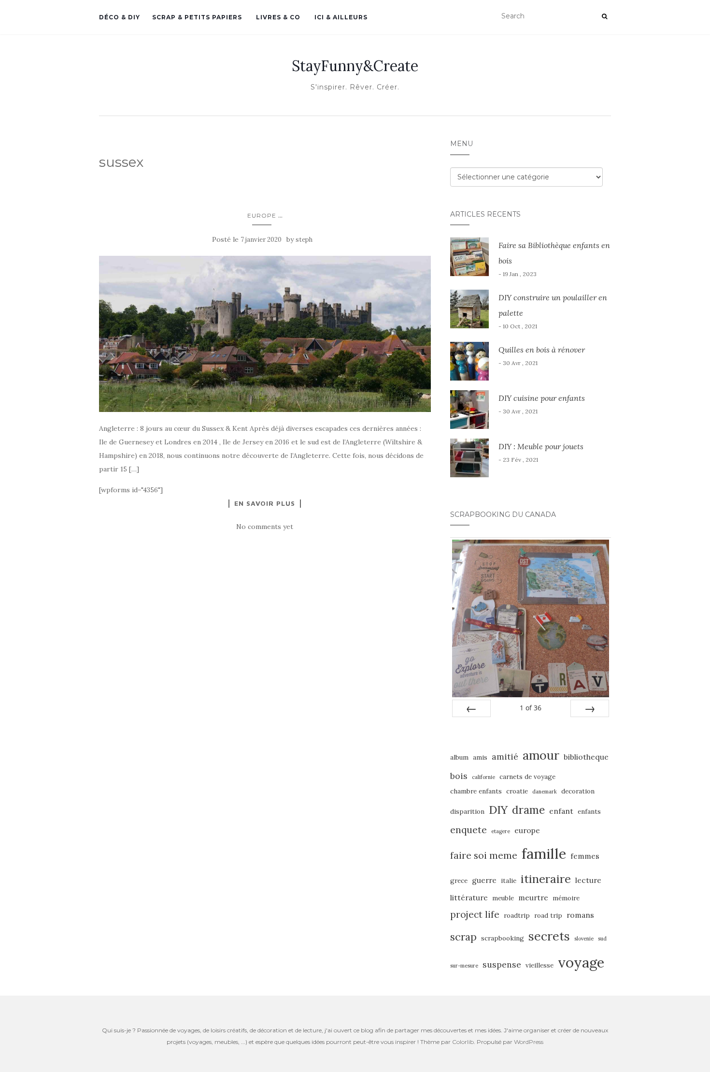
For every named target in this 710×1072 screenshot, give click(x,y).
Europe (261, 215)
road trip (548, 915)
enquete (468, 830)
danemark (544, 791)
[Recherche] (604, 16)
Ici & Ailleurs (340, 17)
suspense (502, 964)
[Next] (589, 708)
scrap (463, 936)
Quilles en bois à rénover (541, 349)
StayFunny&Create (355, 66)
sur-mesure (464, 965)
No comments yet (264, 526)
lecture (588, 880)
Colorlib (463, 1041)
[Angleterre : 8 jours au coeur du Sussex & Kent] (265, 334)
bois (459, 775)
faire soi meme (483, 855)
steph (304, 239)
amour (541, 755)
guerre (484, 880)
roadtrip (517, 915)
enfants (589, 812)
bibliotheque (586, 757)
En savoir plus (264, 503)
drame (528, 810)
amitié (505, 756)
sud (602, 938)
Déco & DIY (119, 17)
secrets (549, 936)
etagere (500, 831)
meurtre (533, 897)
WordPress (528, 1041)
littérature (469, 897)
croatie (517, 791)
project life (474, 914)
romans (580, 915)
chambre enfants (476, 791)
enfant (561, 811)
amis (480, 757)
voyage (581, 962)
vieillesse (539, 965)
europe (527, 830)
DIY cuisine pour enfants (541, 398)
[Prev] (471, 708)
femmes (584, 856)
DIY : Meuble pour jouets (540, 446)
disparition (467, 812)
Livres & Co (277, 17)
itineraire (546, 878)
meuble (503, 898)
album (459, 757)
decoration (578, 791)
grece (459, 881)
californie (483, 777)
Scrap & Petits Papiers (197, 17)
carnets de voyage (527, 777)
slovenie (584, 938)
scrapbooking (502, 938)
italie (508, 881)
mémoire (566, 898)
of (530, 707)
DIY (498, 809)
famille (544, 853)
